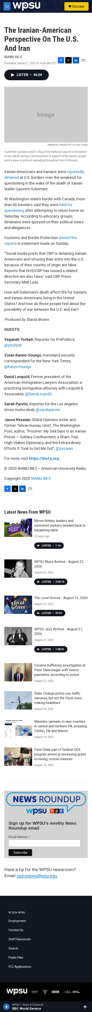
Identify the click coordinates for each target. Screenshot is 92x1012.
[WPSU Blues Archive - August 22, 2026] (18, 568)
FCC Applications (20, 966)
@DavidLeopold (38, 394)
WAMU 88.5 (40, 478)
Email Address (19, 837)
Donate (78, 6)
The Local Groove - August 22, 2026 (61, 598)
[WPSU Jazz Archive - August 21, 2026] (18, 636)
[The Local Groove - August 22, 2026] (18, 605)
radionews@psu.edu (37, 875)
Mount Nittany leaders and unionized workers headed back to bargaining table (60, 525)
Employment (17, 921)
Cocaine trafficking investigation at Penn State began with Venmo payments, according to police (59, 670)
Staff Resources (20, 939)
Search (13, 948)
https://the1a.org (44, 458)
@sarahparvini (48, 409)
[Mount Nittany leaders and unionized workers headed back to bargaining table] (18, 528)
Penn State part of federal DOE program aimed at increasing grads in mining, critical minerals (60, 754)
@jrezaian (64, 448)
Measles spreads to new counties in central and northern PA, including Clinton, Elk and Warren (60, 726)
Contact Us (16, 930)
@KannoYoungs (17, 366)
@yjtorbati (13, 345)
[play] (6, 1007)
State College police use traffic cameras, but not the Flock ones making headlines (58, 698)
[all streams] (86, 1006)
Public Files (16, 957)
